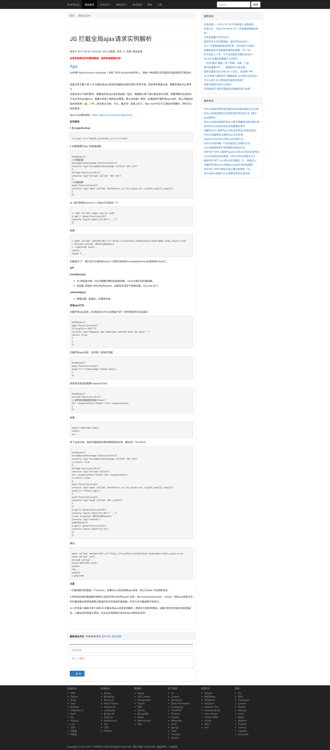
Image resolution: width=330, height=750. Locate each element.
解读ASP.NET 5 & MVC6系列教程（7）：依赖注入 (230, 160)
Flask (174, 730)
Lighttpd (242, 730)
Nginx (241, 717)
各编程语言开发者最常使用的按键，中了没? (227, 50)
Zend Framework (180, 703)
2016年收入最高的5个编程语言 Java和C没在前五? (231, 75)
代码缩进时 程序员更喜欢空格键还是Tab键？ (228, 88)
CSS (106, 727)
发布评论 (106, 636)
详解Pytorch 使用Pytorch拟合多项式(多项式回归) (230, 130)
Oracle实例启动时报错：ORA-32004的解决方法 (229, 156)
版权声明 (161, 746)
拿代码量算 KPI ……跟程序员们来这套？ (226, 67)
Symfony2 (176, 700)
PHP (72, 693)
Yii (172, 693)
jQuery (107, 693)
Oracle (141, 703)
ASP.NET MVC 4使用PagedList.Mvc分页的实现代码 (231, 151)
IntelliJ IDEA (211, 717)
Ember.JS (109, 713)
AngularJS (109, 706)
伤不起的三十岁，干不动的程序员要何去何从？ (229, 54)
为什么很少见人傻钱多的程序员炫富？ (224, 80)
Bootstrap (109, 696)
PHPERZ (73, 4)
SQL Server (144, 696)
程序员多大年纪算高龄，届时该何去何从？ (227, 41)
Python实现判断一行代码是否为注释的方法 (227, 143)
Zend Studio (211, 713)
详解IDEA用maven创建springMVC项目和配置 (228, 164)
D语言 (73, 730)
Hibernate (176, 720)
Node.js (74, 720)
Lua (72, 724)
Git (239, 693)
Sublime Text (212, 706)
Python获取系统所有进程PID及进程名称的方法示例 (231, 109)
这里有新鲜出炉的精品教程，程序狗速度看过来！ (96, 58)
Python (74, 696)
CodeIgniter (177, 706)
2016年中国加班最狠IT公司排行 (221, 58)
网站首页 (91, 4)
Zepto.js (108, 717)
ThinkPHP (176, 710)
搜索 (255, 4)
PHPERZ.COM (101, 746)
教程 (149, 4)
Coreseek (243, 734)
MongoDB (143, 713)
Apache (242, 720)
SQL (140, 724)
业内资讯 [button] (104, 4)
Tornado (175, 734)
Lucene (242, 703)
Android (74, 706)
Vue (106, 724)
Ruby (73, 700)
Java (73, 703)
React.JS (109, 700)
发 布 (78, 673)
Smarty (175, 737)
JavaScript (109, 710)
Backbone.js (110, 720)
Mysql (141, 693)
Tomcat (242, 727)
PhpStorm (210, 700)
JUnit (174, 724)
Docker (242, 706)
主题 (159, 4)
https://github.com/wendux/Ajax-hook (112, 115)
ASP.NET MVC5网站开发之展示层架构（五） (228, 169)
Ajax (74, 66)
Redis (141, 717)
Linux (241, 713)
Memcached (144, 720)
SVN (240, 696)
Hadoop (242, 710)
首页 (72, 15)
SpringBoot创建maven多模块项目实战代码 (227, 173)
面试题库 (137, 4)
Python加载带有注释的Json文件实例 (223, 134)
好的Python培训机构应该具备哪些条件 (224, 126)
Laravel (175, 696)
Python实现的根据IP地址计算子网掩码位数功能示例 (231, 121)
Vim (207, 727)
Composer (243, 700)
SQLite (141, 710)
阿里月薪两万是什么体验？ (218, 84)
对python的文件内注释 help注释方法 (223, 139)
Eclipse (208, 693)
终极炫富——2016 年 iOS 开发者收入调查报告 (229, 24)
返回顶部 (116, 636)
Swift (73, 713)
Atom (207, 724)
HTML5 (108, 730)
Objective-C (76, 710)
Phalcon (175, 713)
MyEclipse (210, 696)
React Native (111, 703)
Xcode (208, 720)
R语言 (73, 734)
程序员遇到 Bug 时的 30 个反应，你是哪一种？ (229, 71)
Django (175, 727)
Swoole (175, 717)
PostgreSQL (144, 700)
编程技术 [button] (121, 4)
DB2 (140, 706)
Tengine (242, 724)
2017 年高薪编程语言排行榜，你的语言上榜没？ (230, 45)
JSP (72, 727)
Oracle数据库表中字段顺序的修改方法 (224, 147)
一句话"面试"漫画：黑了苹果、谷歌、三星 (226, 63)
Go (72, 717)
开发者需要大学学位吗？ (217, 37)
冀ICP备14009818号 (144, 746)
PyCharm (210, 703)
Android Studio (213, 710)
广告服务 (172, 746)
